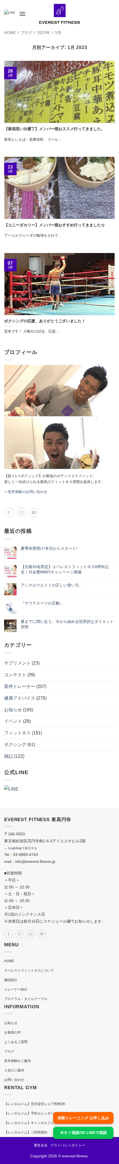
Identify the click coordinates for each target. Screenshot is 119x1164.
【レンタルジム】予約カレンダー (29, 1113)
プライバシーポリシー (67, 1145)
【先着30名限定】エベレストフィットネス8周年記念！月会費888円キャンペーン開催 (65, 569)
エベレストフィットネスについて (29, 970)
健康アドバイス (19, 698)
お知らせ (13, 709)
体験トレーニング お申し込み (83, 1118)
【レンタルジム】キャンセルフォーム (32, 1123)
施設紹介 (10, 980)
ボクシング (15, 744)
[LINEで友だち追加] (9, 14)
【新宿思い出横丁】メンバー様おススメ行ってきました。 (54, 129)
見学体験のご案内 (17, 1061)
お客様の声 (12, 1032)
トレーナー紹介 (15, 989)
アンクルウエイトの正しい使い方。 (52, 585)
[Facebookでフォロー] (9, 512)
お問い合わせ (14, 1080)
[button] (22, 14)
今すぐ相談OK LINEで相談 (83, 1132)
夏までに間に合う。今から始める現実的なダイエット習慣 (67, 624)
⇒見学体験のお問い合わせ (25, 492)
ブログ (9, 1051)
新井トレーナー (19, 686)
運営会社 (41, 1145)
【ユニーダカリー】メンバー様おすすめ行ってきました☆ (54, 225)
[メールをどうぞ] (31, 934)
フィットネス (17, 732)
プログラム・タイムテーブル (25, 999)
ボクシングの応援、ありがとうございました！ (45, 321)
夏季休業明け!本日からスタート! (49, 548)
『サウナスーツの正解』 (42, 603)
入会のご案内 (14, 1070)
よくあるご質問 (15, 1042)
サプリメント (17, 663)
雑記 (8, 756)
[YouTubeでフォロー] (33, 512)
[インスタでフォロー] (21, 512)
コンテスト (15, 674)
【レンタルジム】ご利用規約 (25, 1132)
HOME (9, 961)
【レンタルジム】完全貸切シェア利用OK (34, 1104)
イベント (13, 721)
